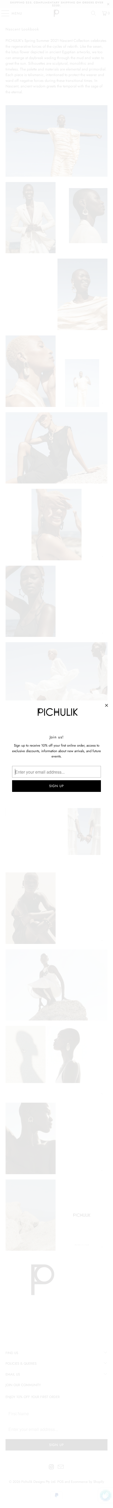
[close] (106, 705)
